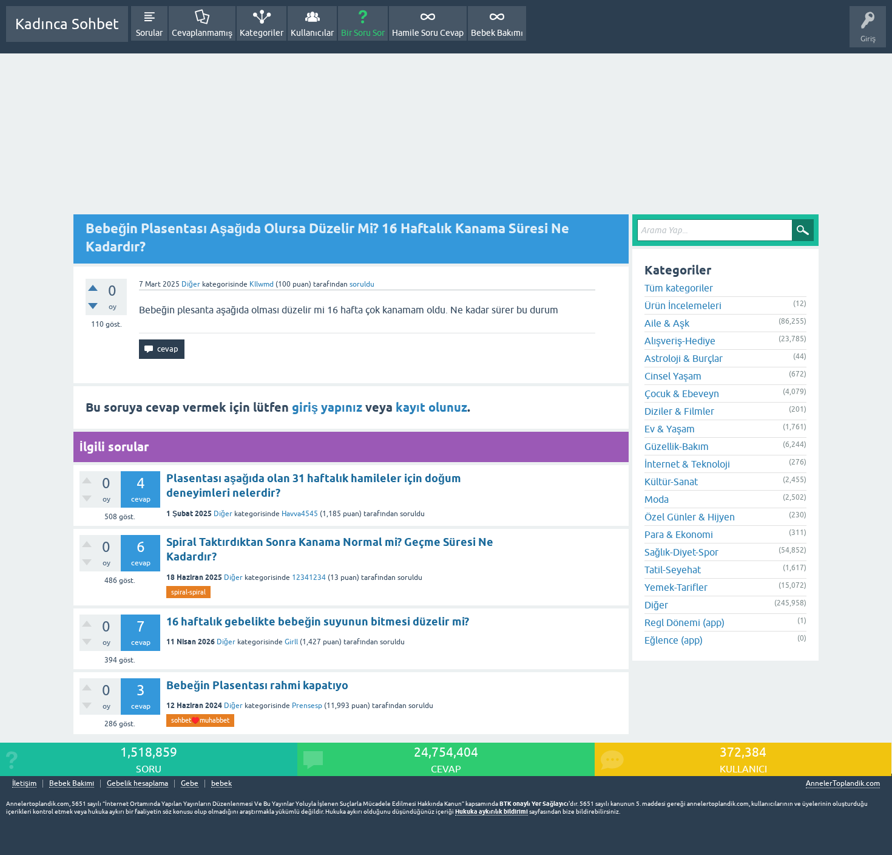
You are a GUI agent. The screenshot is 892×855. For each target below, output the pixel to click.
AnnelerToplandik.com (843, 783)
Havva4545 (300, 513)
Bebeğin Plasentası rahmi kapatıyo (257, 685)
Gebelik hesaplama (137, 784)
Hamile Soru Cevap (428, 33)
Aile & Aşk (666, 323)
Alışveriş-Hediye (679, 340)
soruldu (362, 284)
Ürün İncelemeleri (682, 305)
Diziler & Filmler (679, 411)
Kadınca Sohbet (67, 24)
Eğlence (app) (673, 640)
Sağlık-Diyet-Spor (681, 552)
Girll (291, 642)
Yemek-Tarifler (676, 587)
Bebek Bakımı (497, 33)
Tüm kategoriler (678, 287)
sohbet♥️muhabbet (200, 720)
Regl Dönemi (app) (684, 622)
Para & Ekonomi (678, 534)
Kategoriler (261, 33)
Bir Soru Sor (363, 33)
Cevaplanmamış (202, 33)
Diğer (190, 284)
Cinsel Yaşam (672, 375)
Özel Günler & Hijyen (689, 516)
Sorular (149, 33)
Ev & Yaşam (669, 428)
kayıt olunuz (431, 407)
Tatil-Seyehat (672, 569)
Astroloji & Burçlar (683, 358)
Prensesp (307, 705)
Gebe (189, 784)
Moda (656, 499)
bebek (221, 784)
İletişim (24, 784)
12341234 (309, 577)
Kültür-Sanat (671, 481)
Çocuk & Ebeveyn (681, 393)
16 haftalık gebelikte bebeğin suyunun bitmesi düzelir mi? (317, 621)
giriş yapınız (327, 407)
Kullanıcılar (312, 33)
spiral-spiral (188, 592)
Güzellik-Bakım (676, 446)
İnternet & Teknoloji (687, 463)
